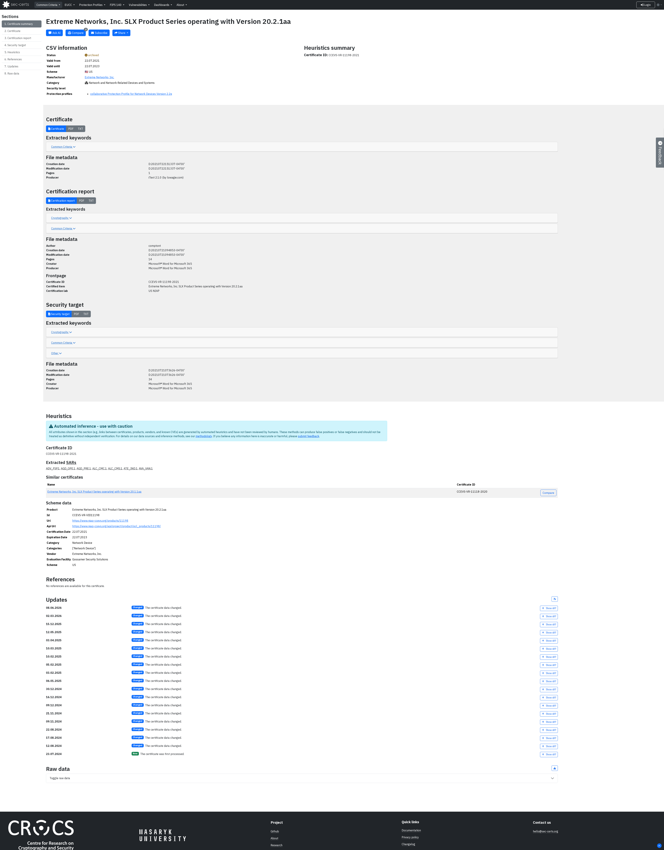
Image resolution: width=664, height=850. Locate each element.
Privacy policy (410, 837)
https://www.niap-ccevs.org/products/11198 (100, 520)
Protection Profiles (91, 5)
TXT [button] (80, 128)
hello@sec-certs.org (545, 831)
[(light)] (659, 5)
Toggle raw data (60, 778)
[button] (555, 599)
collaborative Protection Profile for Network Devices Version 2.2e (131, 94)
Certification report (19, 38)
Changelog (408, 844)
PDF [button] (70, 128)
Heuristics (13, 52)
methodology (204, 436)
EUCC (69, 5)
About (181, 5)
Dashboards (162, 5)
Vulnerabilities (138, 5)
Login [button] (647, 5)
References (14, 59)
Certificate (13, 31)
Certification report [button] (62, 200)
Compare (79, 32)
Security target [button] (60, 314)
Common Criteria (47, 5)
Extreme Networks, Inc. (99, 77)
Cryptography (60, 218)
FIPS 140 (116, 5)
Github (275, 831)
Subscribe (100, 33)
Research (276, 845)
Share (121, 33)
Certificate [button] (57, 128)
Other (55, 353)
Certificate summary (20, 24)
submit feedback (308, 436)
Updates (12, 66)
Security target (16, 45)
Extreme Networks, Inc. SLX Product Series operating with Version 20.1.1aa (94, 491)
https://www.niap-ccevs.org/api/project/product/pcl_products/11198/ (116, 526)
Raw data (13, 73)
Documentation (411, 830)
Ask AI (56, 33)
